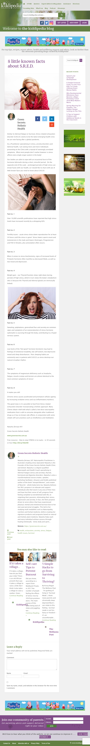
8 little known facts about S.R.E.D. (26, 64)
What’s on (39, 8)
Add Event (74, 23)
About (14, 743)
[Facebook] (37, 118)
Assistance (67, 4)
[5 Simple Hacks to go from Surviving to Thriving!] (49, 557)
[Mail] (51, 124)
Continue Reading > (16, 597)
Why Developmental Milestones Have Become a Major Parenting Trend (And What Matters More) (74, 97)
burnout (31, 533)
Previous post (10, 533)
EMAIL (49, 722)
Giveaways (61, 8)
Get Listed (62, 23)
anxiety (37, 530)
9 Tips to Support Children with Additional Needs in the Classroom (74, 117)
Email (26, 673)
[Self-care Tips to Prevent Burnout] (33, 557)
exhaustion (29, 530)
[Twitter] (44, 118)
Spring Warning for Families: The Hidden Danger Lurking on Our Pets (74, 108)
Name (9, 673)
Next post (9, 538)
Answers (37, 4)
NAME (48, 719)
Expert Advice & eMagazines (51, 4)
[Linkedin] (51, 118)
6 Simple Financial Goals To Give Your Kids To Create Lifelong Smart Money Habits (74, 86)
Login (84, 23)
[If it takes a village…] (16, 556)
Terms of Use (46, 743)
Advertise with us (23, 743)
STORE (29, 4)
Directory (76, 4)
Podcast (53, 8)
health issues (22, 533)
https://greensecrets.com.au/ (35, 526)
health (21, 530)
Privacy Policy (35, 743)
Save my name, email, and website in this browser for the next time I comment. (32, 687)
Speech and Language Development (71, 77)
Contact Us (6, 743)
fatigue (48, 530)
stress (43, 530)
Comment (10, 657)
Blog (46, 8)
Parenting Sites (28, 8)
